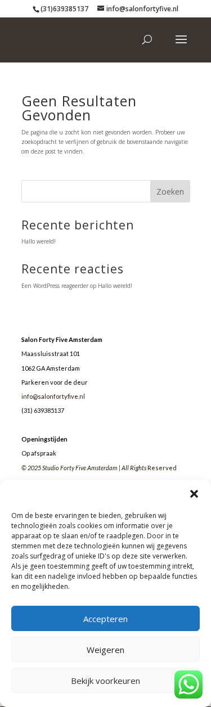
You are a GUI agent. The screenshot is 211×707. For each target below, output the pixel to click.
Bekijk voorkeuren (105, 680)
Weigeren (105, 649)
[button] (194, 493)
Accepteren (105, 618)
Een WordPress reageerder (54, 286)
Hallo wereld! (38, 241)
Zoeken (170, 191)
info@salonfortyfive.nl (53, 396)
